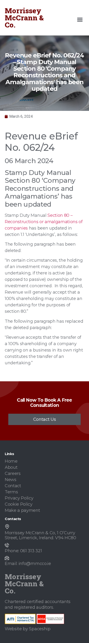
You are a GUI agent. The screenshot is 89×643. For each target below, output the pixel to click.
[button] (79, 19)
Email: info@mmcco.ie (28, 563)
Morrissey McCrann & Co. (24, 17)
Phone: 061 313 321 (23, 550)
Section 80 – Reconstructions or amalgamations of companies (44, 222)
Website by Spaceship (28, 628)
